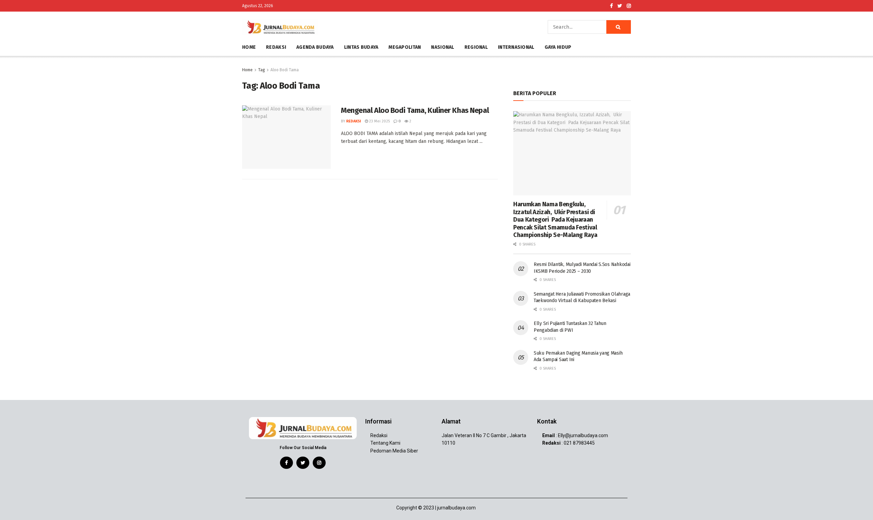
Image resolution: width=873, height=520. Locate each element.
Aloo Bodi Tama (284, 70)
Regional (476, 47)
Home (249, 47)
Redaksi (276, 47)
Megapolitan (404, 47)
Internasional (516, 47)
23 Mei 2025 (379, 121)
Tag (261, 70)
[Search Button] (618, 27)
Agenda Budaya (315, 47)
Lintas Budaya (361, 47)
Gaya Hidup (558, 47)
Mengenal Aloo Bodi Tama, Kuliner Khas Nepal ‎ (416, 110)
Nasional (442, 47)
